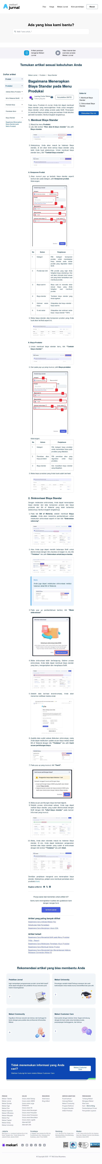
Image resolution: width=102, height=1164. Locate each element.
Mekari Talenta (7, 1098)
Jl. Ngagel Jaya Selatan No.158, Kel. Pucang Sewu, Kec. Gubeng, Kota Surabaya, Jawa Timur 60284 (40, 1135)
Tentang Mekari (87, 1098)
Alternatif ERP (26, 1122)
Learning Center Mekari (42, 96)
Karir (83, 1106)
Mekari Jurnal (62, 7)
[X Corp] (47, 887)
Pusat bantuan (67, 1098)
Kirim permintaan (77, 7)
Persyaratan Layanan (89, 1110)
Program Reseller (68, 1108)
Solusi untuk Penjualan (29, 1112)
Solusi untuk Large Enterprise (28, 1104)
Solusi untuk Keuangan (29, 1110)
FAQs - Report (33, 940)
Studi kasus (46, 1098)
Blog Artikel (46, 1101)
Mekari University (7, 1125)
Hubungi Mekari (67, 1101)
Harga (51, 7)
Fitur (44, 7)
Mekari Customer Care (80, 1068)
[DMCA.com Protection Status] (95, 1145)
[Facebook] (44, 887)
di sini (37, 881)
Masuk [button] (92, 7)
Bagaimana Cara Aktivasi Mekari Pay (42, 922)
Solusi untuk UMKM (28, 1101)
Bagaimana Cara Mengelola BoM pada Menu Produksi (48, 937)
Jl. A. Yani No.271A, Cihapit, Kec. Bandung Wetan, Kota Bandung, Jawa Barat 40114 (64, 1135)
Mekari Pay (5, 1118)
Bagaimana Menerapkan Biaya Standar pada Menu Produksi (14, 124)
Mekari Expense (7, 1110)
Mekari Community (68, 1103)
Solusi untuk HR (27, 1108)
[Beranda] (11, 7)
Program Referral (68, 1106)
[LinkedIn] (50, 887)
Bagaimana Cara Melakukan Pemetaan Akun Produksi (48, 944)
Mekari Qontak (7, 1103)
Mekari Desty (6, 1122)
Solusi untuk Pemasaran (30, 1115)
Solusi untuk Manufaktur (30, 1117)
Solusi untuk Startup (28, 1098)
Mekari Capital (6, 1120)
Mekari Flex (6, 1108)
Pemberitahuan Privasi (89, 1108)
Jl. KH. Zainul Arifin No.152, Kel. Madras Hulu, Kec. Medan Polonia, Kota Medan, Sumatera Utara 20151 (87, 1135)
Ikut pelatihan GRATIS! (64, 97)
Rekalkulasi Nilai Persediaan (38, 925)
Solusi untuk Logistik (28, 1120)
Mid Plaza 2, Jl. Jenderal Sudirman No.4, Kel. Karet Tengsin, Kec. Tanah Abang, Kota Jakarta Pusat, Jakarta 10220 (15, 1135)
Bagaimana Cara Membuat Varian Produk (44, 947)
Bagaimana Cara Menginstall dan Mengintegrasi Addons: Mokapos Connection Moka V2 (49, 951)
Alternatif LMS (26, 1124)
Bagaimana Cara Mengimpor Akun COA (43, 928)
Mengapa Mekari (87, 1101)
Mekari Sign (6, 1106)
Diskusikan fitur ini (88, 113)
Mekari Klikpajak (7, 1115)
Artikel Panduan (67, 1110)
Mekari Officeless (7, 1113)
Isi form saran (51, 910)
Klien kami (85, 1103)
